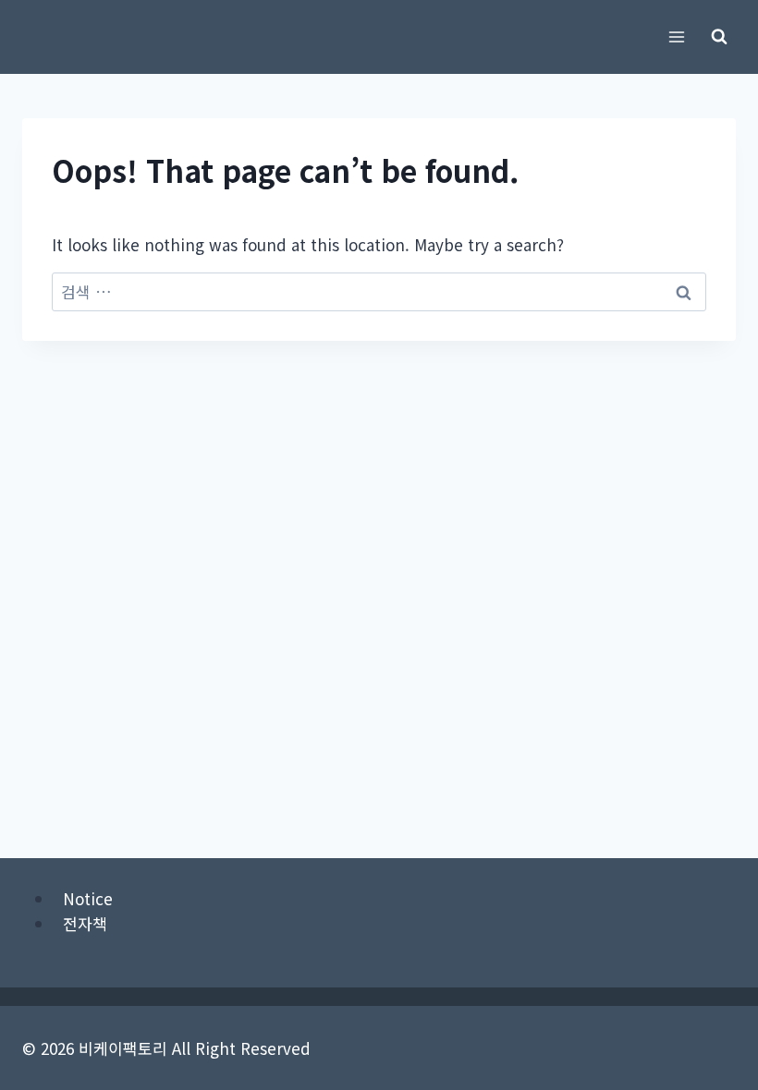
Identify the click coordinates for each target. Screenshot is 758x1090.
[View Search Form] (719, 37)
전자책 (85, 923)
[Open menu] (676, 36)
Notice (88, 898)
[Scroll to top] (711, 960)
